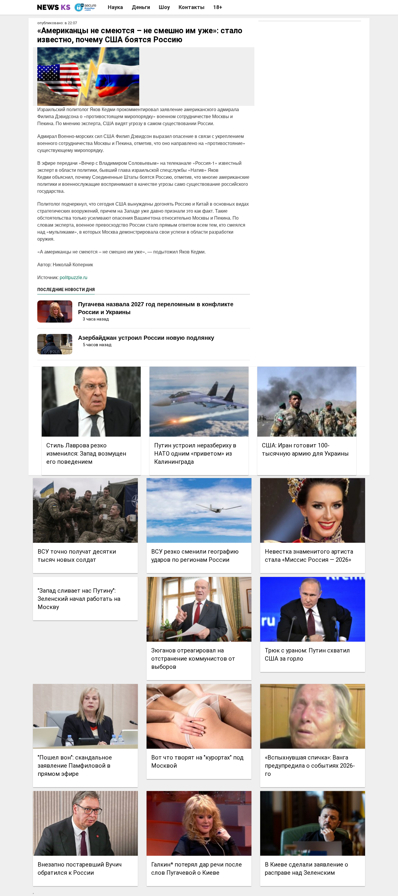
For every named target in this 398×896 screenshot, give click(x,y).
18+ (217, 7)
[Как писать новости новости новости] (54, 7)
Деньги (141, 7)
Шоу (164, 7)
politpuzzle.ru (73, 277)
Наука (115, 7)
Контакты (192, 7)
